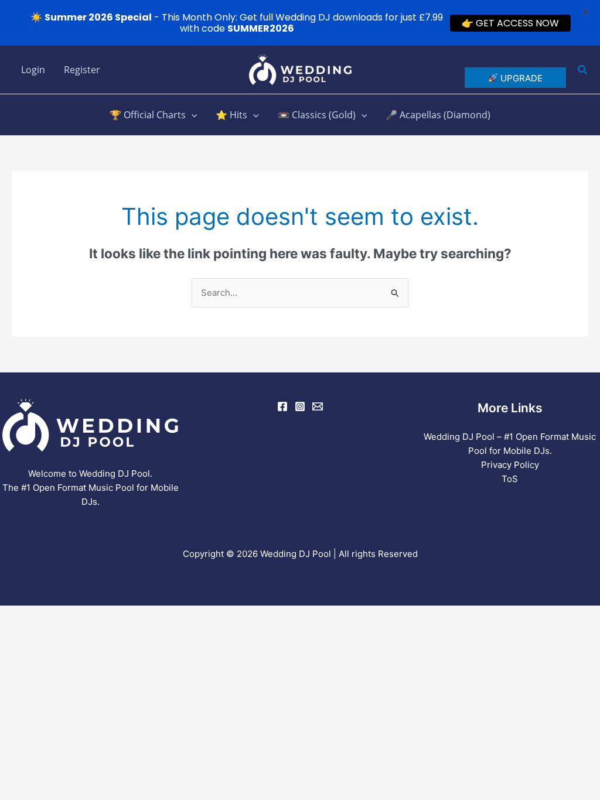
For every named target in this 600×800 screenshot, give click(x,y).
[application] (191, 114)
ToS (510, 478)
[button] (583, 70)
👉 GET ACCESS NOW (510, 23)
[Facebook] (282, 406)
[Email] (317, 406)
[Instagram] (300, 406)
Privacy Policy (510, 464)
